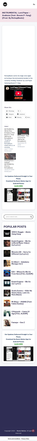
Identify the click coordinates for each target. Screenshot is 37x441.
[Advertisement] (18, 52)
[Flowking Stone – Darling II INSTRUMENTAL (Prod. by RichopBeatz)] (10, 156)
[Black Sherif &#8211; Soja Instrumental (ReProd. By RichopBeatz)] (23, 131)
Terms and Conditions (14, 438)
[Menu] (34, 4)
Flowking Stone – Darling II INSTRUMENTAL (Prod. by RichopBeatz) (9, 164)
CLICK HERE (18, 186)
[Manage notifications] (33, 430)
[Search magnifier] (31, 217)
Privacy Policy (25, 438)
